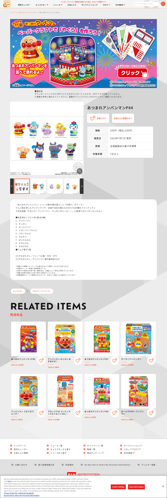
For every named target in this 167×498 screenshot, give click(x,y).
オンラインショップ (133, 445)
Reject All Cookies (136, 487)
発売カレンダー (21, 449)
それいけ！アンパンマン (42, 291)
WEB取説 (128, 453)
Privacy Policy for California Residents (19, 493)
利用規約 (69, 464)
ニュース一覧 (56, 445)
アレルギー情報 (148, 464)
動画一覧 (91, 449)
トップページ (20, 445)
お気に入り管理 (21, 453)
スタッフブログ (131, 449)
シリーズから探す (58, 453)
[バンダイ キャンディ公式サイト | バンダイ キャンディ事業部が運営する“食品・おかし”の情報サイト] (6, 4)
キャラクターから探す (60, 449)
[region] (83, 486)
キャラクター (18, 291)
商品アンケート (94, 453)
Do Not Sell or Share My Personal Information (107, 464)
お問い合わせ (21, 464)
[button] (12, 186)
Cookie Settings (118, 487)
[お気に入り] (41, 360)
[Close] (163, 486)
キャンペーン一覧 (95, 445)
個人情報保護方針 (46, 464)
